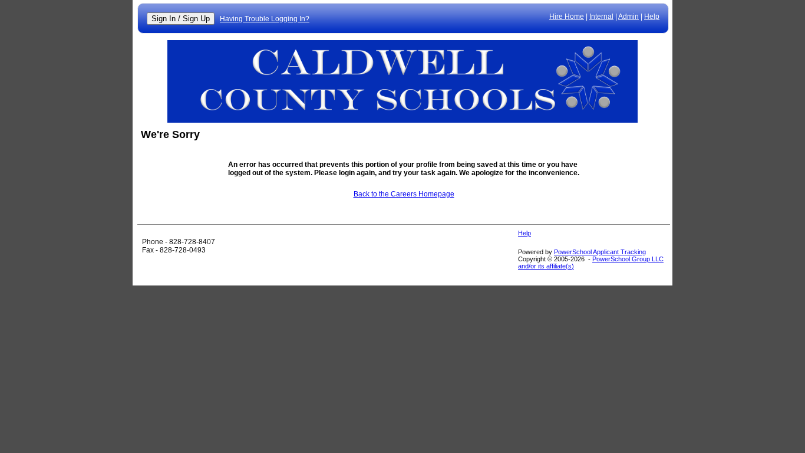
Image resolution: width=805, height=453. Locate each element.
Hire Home (566, 16)
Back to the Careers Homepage (404, 194)
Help (651, 16)
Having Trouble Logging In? (264, 19)
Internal (601, 16)
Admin (628, 16)
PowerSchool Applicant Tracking (600, 251)
